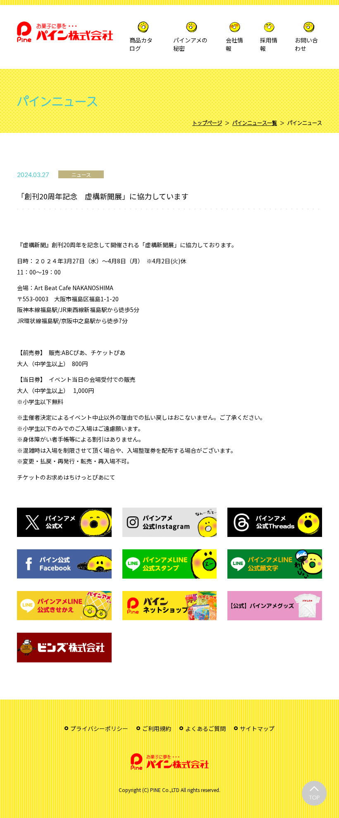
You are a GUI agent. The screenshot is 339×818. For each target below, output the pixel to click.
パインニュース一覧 (254, 123)
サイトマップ (257, 728)
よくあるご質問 (205, 728)
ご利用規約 (156, 728)
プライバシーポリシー (99, 728)
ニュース (81, 174)
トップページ (207, 123)
